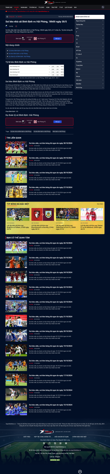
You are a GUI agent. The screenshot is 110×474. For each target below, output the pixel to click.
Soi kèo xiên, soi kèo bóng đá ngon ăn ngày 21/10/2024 (50, 317)
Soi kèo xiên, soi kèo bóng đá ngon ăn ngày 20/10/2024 (50, 331)
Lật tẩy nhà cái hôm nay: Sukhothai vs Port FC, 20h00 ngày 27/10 (66, 227)
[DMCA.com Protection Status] (55, 460)
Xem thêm (100, 204)
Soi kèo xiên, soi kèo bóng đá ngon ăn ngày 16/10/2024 (50, 390)
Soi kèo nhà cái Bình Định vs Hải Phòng (21, 131)
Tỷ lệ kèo (41, 7)
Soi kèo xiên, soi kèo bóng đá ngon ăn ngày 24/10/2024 (50, 272)
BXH (75, 7)
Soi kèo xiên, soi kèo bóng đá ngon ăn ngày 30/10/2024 (50, 143)
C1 (77, 39)
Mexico (78, 69)
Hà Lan (78, 76)
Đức (77, 28)
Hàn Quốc (79, 80)
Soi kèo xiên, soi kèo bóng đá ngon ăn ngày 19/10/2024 (50, 346)
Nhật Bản (78, 84)
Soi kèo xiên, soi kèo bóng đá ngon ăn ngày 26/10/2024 (50, 243)
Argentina (79, 61)
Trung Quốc (79, 65)
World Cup (79, 87)
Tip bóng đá (33, 7)
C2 (77, 43)
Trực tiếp (54, 7)
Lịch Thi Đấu (68, 7)
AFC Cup (78, 50)
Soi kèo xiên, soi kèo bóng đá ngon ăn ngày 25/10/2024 (50, 258)
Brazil (77, 46)
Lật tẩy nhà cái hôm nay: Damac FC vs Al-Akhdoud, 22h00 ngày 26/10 (92, 227)
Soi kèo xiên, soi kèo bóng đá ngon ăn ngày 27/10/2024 (50, 187)
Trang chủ (9, 7)
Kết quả (58, 38)
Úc (77, 58)
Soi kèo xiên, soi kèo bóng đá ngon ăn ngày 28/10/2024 (50, 173)
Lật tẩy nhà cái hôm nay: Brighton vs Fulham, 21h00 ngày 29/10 (18, 227)
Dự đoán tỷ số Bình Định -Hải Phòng (19, 56)
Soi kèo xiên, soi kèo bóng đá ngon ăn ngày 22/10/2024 (50, 287)
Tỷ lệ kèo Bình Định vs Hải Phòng (18, 50)
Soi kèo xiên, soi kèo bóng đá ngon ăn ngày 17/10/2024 (50, 375)
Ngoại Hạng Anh (80, 21)
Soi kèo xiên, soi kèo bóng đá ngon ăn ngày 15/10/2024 (50, 405)
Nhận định (24, 7)
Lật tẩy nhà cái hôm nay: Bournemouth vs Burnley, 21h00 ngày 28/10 (42, 227)
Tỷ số (61, 7)
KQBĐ (47, 7)
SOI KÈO (20, 16)
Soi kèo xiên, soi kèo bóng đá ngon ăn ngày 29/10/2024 (50, 158)
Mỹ (77, 72)
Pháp (77, 35)
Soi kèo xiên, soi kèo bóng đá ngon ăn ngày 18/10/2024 (50, 361)
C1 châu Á (79, 54)
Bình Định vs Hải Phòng (59, 131)
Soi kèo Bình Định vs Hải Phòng (18, 53)
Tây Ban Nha (79, 24)
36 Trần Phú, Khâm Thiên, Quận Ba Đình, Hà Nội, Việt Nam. (57, 453)
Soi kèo (16, 7)
